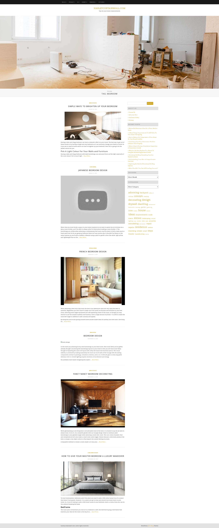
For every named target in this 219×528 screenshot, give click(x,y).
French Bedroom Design (93, 251)
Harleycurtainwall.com (109, 8)
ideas (131, 214)
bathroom (151, 193)
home (130, 211)
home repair (93, 167)
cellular (130, 196)
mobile (139, 221)
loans (135, 221)
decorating (134, 199)
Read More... (87, 156)
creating (146, 196)
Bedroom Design (93, 335)
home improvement (93, 452)
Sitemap (131, 120)
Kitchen (101, 2)
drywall (132, 204)
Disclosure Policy (134, 117)
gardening (149, 207)
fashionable (131, 207)
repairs (131, 227)
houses (148, 210)
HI (78, 2)
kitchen (137, 218)
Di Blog (151, 525)
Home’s (84, 2)
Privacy (71, 2)
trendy (147, 234)
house (142, 210)
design (146, 199)
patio (147, 221)
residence (141, 227)
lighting (130, 221)
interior (130, 218)
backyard (144, 193)
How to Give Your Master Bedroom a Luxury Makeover (93, 456)
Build (64, 2)
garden (143, 207)
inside (150, 215)
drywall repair (93, 248)
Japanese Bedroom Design (92, 170)
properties (152, 221)
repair (149, 224)
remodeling (133, 223)
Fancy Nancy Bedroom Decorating (92, 374)
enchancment (152, 204)
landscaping (146, 218)
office (143, 221)
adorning (133, 192)
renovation (93, 332)
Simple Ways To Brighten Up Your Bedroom (92, 106)
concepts (138, 196)
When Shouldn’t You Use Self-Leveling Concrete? (143, 168)
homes (135, 210)
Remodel (92, 2)
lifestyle (153, 218)
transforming (139, 234)
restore (150, 227)
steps (150, 230)
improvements (93, 103)
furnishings (137, 207)
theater (131, 234)
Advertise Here (133, 115)
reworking (132, 231)
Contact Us (132, 112)
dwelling (143, 204)
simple (139, 231)
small (145, 231)
